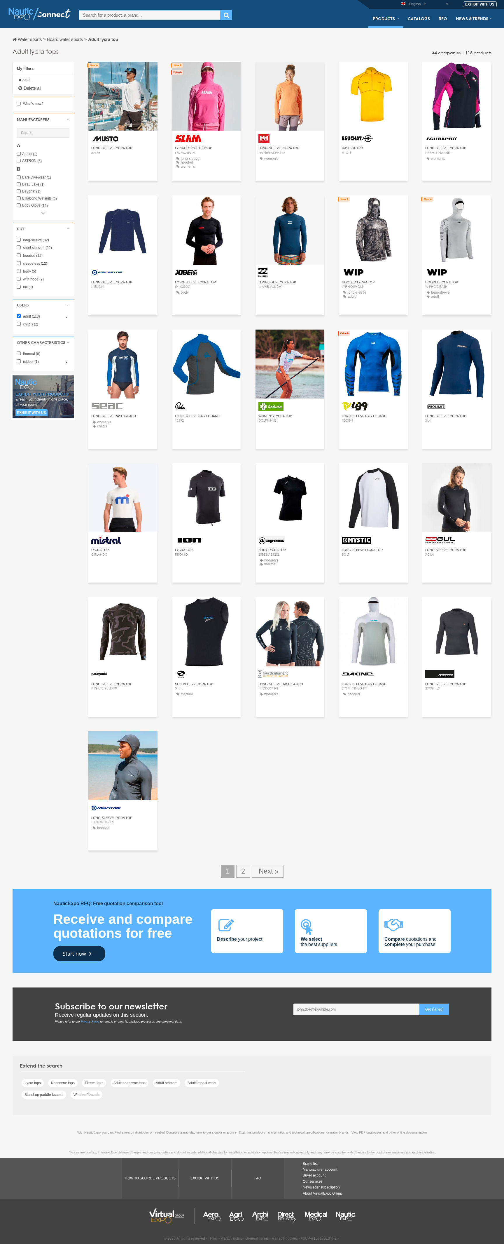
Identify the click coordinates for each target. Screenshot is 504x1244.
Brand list (310, 1164)
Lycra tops (32, 1083)
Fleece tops (94, 1083)
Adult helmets (166, 1083)
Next (268, 871)
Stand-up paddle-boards (43, 1095)
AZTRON (32, 161)
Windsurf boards (86, 1095)
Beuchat (31, 191)
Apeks (29, 154)
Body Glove (35, 205)
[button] (43, 119)
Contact (123, 71)
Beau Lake (33, 184)
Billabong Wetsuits (39, 198)
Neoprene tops (63, 1083)
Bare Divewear (36, 177)
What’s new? (32, 104)
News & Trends (472, 18)
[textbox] (150, 15)
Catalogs (419, 18)
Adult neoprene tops (129, 1083)
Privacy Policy (90, 1021)
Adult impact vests (202, 1083)
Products (384, 18)
